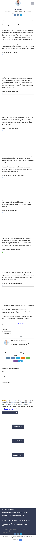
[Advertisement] (18, 480)
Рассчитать (18, 426)
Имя (3, 371)
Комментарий (6, 382)
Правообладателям (21, 529)
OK (20, 539)
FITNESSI (21, 324)
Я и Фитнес (18, 9)
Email (3, 377)
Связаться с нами (11, 529)
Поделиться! (18, 455)
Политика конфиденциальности (10, 531)
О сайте (4, 529)
